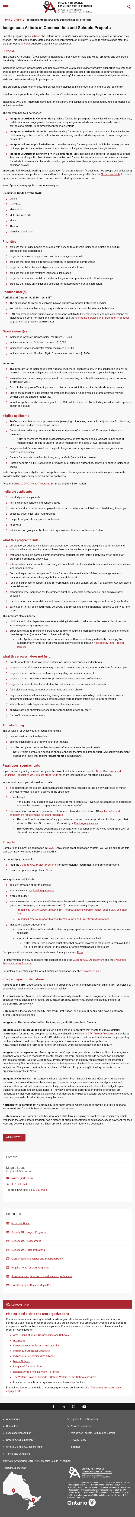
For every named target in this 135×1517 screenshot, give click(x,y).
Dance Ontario (21, 1361)
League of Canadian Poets (28, 1366)
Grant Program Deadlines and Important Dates (37, 1258)
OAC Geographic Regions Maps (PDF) (32, 1285)
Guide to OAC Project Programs (32, 483)
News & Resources (81, 1426)
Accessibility (13, 1419)
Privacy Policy (78, 1440)
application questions (41, 890)
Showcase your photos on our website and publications (41, 1276)
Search (129, 7)
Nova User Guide (110, 174)
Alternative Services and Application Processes (102, 317)
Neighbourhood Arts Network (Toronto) (36, 1371)
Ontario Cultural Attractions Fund (24, 1446)
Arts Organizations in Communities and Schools (41, 1335)
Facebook (53, 1407)
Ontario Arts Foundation (19, 1440)
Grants (18, 19)
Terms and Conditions (18, 1453)
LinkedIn (63, 1407)
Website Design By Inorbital (56, 1461)
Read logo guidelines (86, 823)
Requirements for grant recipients (30, 1267)
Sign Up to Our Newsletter (85, 1419)
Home (6, 19)
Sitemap (76, 1446)
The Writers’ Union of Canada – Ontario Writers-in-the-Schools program (54, 1377)
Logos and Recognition (18, 1433)
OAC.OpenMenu (6, 7)
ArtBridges (19, 1340)
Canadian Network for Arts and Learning (36, 1345)
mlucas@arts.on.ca (22, 1178)
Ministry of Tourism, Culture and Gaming (93, 1433)
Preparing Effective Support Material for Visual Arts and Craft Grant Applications (63, 919)
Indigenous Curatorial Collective (31, 1350)
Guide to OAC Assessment (88, 959)
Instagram (73, 1407)
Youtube (84, 1406)
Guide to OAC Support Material (28, 1249)
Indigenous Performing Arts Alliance (34, 1356)
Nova (37, 36)
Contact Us (12, 1426)
